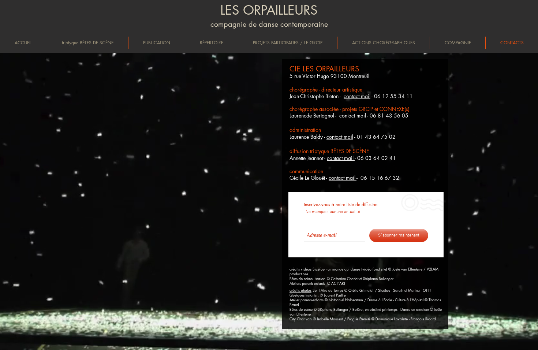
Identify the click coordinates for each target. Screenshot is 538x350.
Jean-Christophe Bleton (314, 96)
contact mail (352, 115)
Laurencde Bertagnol (312, 115)
